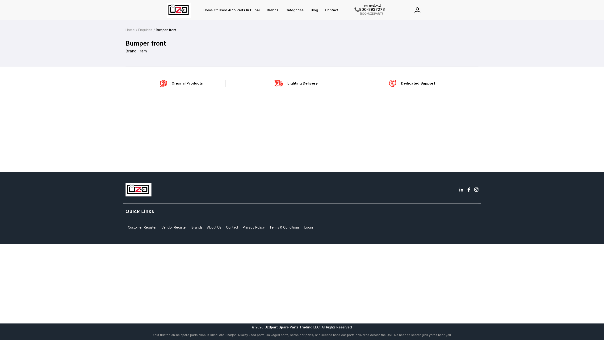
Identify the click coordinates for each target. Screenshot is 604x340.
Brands (272, 10)
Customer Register (142, 227)
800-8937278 (369, 9)
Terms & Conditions (284, 227)
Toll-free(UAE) (367, 5)
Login (308, 227)
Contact (331, 10)
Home (130, 30)
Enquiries (145, 30)
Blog (314, 10)
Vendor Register (174, 227)
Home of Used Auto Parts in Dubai (231, 10)
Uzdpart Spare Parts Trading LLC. (292, 327)
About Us (214, 227)
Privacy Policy (254, 227)
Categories (294, 10)
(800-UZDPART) (368, 13)
